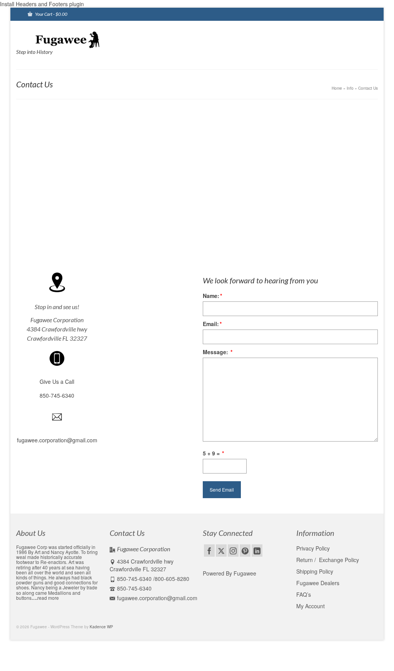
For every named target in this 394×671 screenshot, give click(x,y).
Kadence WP (101, 626)
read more (48, 597)
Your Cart (50, 14)
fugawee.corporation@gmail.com (157, 598)
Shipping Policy (314, 571)
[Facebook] (209, 550)
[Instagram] (233, 550)
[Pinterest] (245, 550)
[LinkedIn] (257, 550)
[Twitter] (221, 550)
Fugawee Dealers (318, 583)
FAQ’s (303, 594)
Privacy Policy (313, 548)
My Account (310, 606)
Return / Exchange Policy (327, 560)
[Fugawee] (72, 39)
